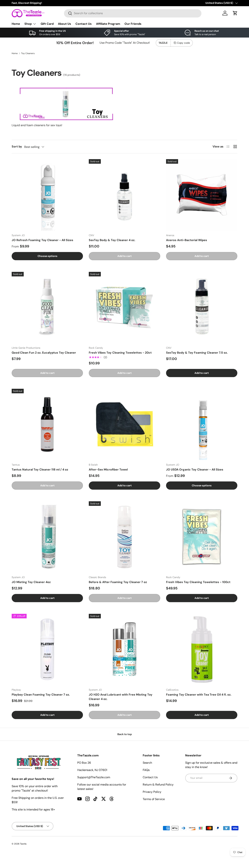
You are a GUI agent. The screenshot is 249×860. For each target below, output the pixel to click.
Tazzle (23, 843)
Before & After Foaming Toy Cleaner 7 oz (118, 582)
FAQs (146, 770)
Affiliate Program (108, 24)
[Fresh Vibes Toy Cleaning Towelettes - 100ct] (201, 536)
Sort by (17, 146)
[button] (235, 13)
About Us (64, 24)
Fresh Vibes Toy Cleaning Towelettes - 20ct (120, 353)
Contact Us (83, 24)
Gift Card (47, 24)
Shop (28, 24)
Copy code (183, 42)
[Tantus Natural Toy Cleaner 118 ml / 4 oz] (47, 424)
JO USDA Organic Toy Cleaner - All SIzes (194, 469)
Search (147, 763)
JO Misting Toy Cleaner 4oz (31, 582)
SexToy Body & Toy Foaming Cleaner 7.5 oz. (197, 353)
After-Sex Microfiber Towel (108, 469)
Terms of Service (154, 799)
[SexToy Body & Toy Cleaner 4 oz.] (124, 194)
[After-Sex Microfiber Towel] (124, 424)
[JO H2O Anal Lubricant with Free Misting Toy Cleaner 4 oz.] (124, 649)
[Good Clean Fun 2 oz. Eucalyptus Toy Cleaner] (47, 307)
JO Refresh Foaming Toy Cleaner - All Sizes (42, 240)
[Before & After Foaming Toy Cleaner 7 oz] (124, 536)
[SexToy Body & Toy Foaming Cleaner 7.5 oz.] (201, 307)
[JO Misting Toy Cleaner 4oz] (47, 536)
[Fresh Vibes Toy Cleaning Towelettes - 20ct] (124, 307)
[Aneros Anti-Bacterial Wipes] (201, 194)
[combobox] (133, 13)
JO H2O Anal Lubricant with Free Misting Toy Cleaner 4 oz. (120, 697)
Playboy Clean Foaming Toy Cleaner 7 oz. (41, 694)
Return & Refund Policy (158, 784)
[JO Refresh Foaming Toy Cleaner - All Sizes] (47, 194)
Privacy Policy (152, 792)
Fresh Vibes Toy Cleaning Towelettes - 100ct (198, 582)
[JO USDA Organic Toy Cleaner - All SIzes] (201, 424)
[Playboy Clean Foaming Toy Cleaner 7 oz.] (47, 649)
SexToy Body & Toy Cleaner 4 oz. (112, 240)
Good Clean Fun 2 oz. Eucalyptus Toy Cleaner (44, 353)
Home (16, 24)
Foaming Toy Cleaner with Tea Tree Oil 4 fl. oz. (198, 694)
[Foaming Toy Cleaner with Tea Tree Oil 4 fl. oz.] (201, 649)
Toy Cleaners (28, 53)
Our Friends (132, 24)
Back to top (124, 734)
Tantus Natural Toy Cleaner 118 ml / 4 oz (40, 469)
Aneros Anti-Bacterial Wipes (186, 240)
